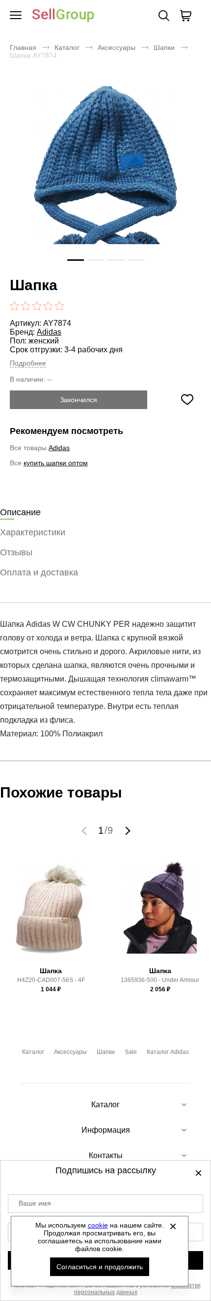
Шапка (51, 970)
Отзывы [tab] (16, 552)
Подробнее (28, 363)
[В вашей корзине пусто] (185, 16)
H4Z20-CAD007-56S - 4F (51, 980)
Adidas (49, 332)
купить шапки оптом (56, 463)
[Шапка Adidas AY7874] (105, 180)
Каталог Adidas (168, 1052)
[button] (85, 830)
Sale (131, 1052)
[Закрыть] (173, 1226)
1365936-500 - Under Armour (160, 980)
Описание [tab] (20, 512)
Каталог (66, 47)
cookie (98, 1225)
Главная (23, 47)
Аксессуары (116, 47)
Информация (105, 1130)
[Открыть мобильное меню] (16, 16)
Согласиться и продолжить (99, 1267)
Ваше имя (35, 1203)
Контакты (106, 1155)
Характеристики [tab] (32, 532)
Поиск (163, 15)
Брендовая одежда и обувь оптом (63, 16)
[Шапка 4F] (51, 912)
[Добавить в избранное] (187, 399)
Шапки (164, 47)
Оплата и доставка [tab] (39, 572)
